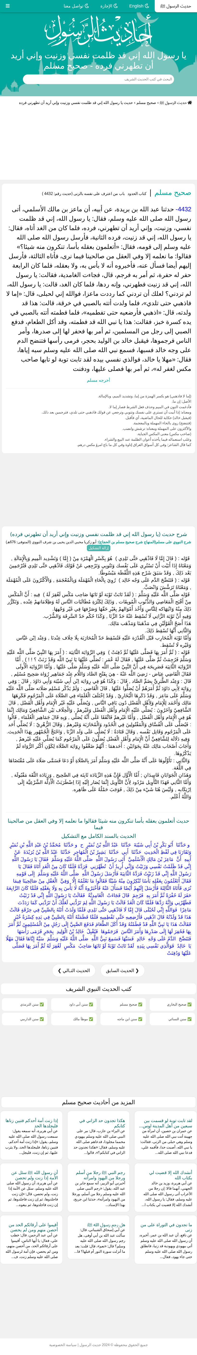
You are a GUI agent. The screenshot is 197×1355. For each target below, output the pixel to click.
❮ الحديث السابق (122, 970)
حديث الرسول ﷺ (175, 6)
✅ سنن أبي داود (81, 1004)
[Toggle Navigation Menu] (7, 6)
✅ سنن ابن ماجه (129, 1019)
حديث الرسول (90, 1345)
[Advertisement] (98, 143)
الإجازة (106, 6)
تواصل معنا (74, 6)
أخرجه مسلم (98, 380)
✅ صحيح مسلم (131, 1004)
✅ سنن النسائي (179, 1019)
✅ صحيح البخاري (179, 1004)
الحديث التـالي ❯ (74, 970)
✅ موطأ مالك (83, 1019)
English (137, 6)
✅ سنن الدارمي (32, 1019)
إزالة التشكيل (99, 548)
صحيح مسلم (146, 103)
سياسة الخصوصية (63, 1345)
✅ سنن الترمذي (32, 1004)
